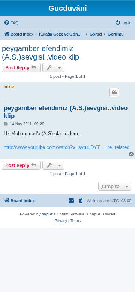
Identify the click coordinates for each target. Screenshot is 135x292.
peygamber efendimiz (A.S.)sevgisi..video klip (40, 52)
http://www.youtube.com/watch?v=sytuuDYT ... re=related (66, 147)
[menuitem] (11, 22)
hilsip (9, 86)
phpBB (48, 214)
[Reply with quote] (114, 92)
